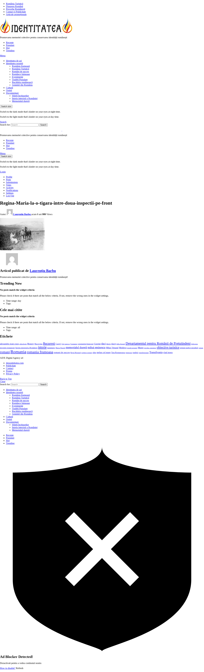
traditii (135, 353)
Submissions (12, 182)
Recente (10, 42)
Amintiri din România (22, 85)
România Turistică (14, 3)
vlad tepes (168, 352)
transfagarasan (144, 352)
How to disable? (7, 668)
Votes (8, 185)
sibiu (94, 353)
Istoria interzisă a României (24, 98)
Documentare (12, 93)
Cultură (9, 87)
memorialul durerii (76, 347)
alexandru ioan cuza (9, 344)
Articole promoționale (16, 14)
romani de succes (62, 352)
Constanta (73, 344)
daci (103, 343)
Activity (10, 187)
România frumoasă (21, 66)
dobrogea (194, 344)
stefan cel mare (104, 352)
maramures (51, 348)
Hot (8, 48)
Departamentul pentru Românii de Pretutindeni (158, 343)
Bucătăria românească (22, 82)
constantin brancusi (85, 344)
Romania (18, 351)
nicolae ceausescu (150, 348)
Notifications (12, 190)
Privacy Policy (13, 373)
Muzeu (141, 347)
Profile (9, 177)
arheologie (23, 344)
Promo (9, 371)
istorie (42, 347)
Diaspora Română (14, 6)
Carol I (58, 344)
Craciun (97, 344)
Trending (10, 50)
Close (2, 381)
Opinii (9, 90)
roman (201, 348)
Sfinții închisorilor (20, 95)
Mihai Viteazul (112, 347)
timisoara (129, 352)
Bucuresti (49, 343)
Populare (10, 45)
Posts (8, 179)
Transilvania (156, 352)
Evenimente (17, 77)
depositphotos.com (15, 363)
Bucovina (38, 344)
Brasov (30, 344)
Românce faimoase (21, 74)
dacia (108, 344)
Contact (9, 368)
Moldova (122, 347)
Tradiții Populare (20, 79)
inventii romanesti (7, 348)
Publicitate (11, 365)
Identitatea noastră (14, 63)
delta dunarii (120, 344)
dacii (113, 344)
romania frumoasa (40, 352)
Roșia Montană (75, 352)
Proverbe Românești (15, 9)
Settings (9, 193)
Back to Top (6, 379)
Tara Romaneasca (118, 353)
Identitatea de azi (14, 60)
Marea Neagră (60, 348)
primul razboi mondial (189, 348)
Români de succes (20, 71)
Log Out (10, 195)
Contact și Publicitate (16, 11)
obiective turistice (168, 347)
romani (5, 352)
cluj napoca (66, 344)
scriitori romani (86, 352)
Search (43, 125)
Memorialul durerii (21, 101)
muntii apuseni (132, 348)
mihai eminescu (96, 347)
